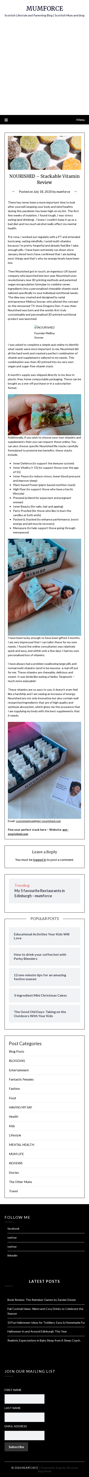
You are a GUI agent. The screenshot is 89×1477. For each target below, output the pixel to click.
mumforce (63, 191)
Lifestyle (15, 1135)
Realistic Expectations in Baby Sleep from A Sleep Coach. (44, 1340)
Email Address (16, 1426)
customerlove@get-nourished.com (38, 821)
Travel (13, 1191)
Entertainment (19, 1070)
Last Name (13, 1408)
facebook (13, 1228)
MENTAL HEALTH (21, 1144)
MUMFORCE (44, 8)
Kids (12, 1126)
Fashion (14, 1088)
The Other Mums (20, 1182)
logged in (39, 859)
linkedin (12, 1255)
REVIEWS (16, 1163)
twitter (12, 1237)
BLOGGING (17, 1060)
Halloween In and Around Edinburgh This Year (37, 1331)
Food (12, 1098)
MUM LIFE (16, 1154)
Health (13, 1116)
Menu (80, 120)
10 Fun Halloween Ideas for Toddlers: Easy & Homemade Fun (46, 1322)
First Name (13, 1390)
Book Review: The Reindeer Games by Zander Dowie (41, 1299)
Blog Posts (16, 1051)
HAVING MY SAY (20, 1107)
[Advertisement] (44, 69)
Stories (14, 1172)
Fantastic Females (21, 1079)
